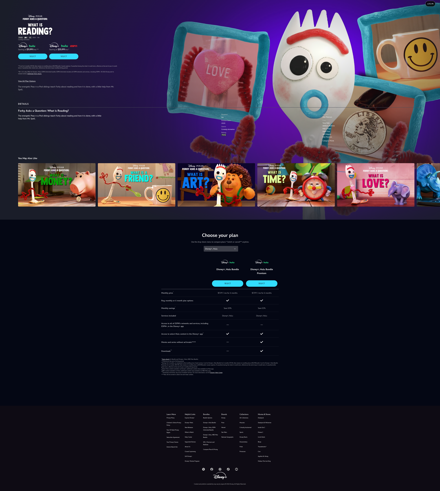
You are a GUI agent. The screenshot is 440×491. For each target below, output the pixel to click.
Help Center (188, 437)
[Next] (435, 185)
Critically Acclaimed (245, 427)
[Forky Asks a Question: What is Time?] (296, 185)
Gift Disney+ (188, 456)
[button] (192, 414)
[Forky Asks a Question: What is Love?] (376, 185)
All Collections (244, 418)
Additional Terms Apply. (34, 74)
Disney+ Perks (189, 422)
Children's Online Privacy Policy (174, 424)
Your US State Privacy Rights (173, 431)
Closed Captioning (190, 451)
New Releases (189, 427)
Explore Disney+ (189, 418)
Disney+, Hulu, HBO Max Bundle (210, 436)
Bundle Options (207, 418)
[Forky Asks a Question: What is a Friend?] (136, 185)
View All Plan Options (27, 81)
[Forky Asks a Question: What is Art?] (216, 185)
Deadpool (261, 418)
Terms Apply (165, 359)
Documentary (243, 442)
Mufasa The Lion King (264, 461)
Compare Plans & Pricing (210, 449)
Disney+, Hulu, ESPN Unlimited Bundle (209, 429)
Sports (241, 432)
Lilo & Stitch (261, 437)
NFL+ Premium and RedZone (208, 443)
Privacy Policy (170, 418)
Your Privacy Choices (172, 442)
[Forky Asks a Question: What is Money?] (57, 185)
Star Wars (224, 432)
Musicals (242, 422)
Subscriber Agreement (173, 437)
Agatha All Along (263, 456)
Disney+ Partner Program (192, 461)
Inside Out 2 (261, 427)
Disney (223, 418)
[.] (203, 469)
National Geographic (227, 437)
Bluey (259, 442)
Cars (259, 451)
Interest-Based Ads (172, 447)
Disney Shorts (243, 437)
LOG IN (430, 4)
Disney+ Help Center (216, 372)
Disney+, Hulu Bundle (209, 422)
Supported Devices (190, 442)
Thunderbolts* (262, 446)
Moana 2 (260, 432)
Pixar (222, 422)
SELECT (33, 56)
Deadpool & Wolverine (264, 422)
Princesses (243, 451)
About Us (187, 446)
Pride (241, 446)
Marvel (223, 427)
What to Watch (189, 432)
